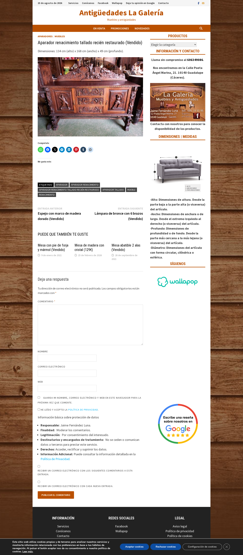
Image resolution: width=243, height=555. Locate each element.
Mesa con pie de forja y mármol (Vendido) (53, 247)
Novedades (142, 28)
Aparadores (45, 36)
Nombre (43, 351)
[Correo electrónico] (203, 3)
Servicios (73, 3)
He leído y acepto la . (69, 409)
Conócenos (88, 3)
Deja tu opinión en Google (140, 3)
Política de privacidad (179, 531)
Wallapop (117, 3)
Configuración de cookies (202, 546)
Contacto (163, 3)
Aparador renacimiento (85, 184)
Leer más (27, 551)
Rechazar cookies (166, 546)
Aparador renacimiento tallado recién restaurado (69, 189)
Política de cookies (179, 536)
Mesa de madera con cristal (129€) (89, 247)
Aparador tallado (113, 189)
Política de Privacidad (83, 409)
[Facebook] (199, 3)
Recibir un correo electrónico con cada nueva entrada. (75, 486)
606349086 (195, 60)
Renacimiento (47, 194)
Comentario (47, 301)
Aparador (61, 184)
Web (40, 381)
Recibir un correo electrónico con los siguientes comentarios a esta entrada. (85, 472)
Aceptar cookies (134, 546)
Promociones (120, 28)
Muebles (60, 36)
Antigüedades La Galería (121, 12)
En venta (99, 28)
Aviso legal (180, 526)
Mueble (131, 189)
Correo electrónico (51, 366)
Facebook (103, 3)
